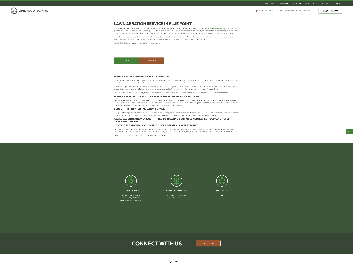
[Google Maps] (222, 195)
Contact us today (209, 243)
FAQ (322, 3)
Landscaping (283, 3)
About (273, 3)
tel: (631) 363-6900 (330, 11)
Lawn (307, 3)
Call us (126, 61)
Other (315, 3)
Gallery (329, 3)
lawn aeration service (221, 28)
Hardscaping (297, 3)
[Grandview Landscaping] (14, 10)
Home (266, 3)
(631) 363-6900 (134, 198)
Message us (152, 61)
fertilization (118, 33)
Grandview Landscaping (33, 10)
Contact (338, 3)
